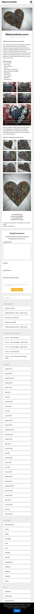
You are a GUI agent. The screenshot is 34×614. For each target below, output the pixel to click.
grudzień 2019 (9, 476)
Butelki (7, 529)
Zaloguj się (8, 591)
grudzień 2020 (9, 420)
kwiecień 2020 (8, 457)
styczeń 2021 (8, 415)
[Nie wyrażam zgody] (32, 608)
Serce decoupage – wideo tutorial (19, 342)
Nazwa (5, 263)
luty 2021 (7, 411)
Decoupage (8, 538)
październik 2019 (9, 486)
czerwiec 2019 (9, 504)
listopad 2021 (8, 373)
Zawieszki (7, 576)
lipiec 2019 (8, 500)
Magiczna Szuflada (9, 2)
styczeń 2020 (8, 472)
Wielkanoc (7, 566)
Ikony (6, 548)
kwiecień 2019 (8, 514)
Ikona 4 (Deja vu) (14, 337)
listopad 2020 (8, 425)
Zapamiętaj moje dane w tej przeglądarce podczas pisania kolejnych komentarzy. (16, 285)
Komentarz (7, 242)
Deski (6, 543)
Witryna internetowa (11, 277)
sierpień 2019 (8, 495)
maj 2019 (7, 509)
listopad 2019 (8, 481)
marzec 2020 (8, 462)
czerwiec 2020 (9, 448)
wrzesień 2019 (9, 490)
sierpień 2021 (8, 387)
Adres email (7, 270)
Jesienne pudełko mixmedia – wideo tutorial (16, 327)
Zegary (7, 580)
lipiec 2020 (8, 443)
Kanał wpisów (8, 596)
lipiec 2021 (8, 392)
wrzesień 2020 (9, 434)
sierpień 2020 (8, 439)
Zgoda (17, 610)
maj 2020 (7, 453)
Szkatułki (7, 557)
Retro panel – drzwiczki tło (12, 317)
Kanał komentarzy (9, 600)
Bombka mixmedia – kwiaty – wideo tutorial (16, 313)
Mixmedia (7, 552)
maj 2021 (7, 397)
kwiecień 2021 (8, 401)
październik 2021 (9, 378)
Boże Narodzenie (9, 524)
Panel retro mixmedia (10, 322)
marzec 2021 (8, 406)
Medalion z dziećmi (10, 308)
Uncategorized (9, 562)
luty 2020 (7, 467)
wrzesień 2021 (9, 383)
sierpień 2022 (8, 368)
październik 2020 (9, 429)
